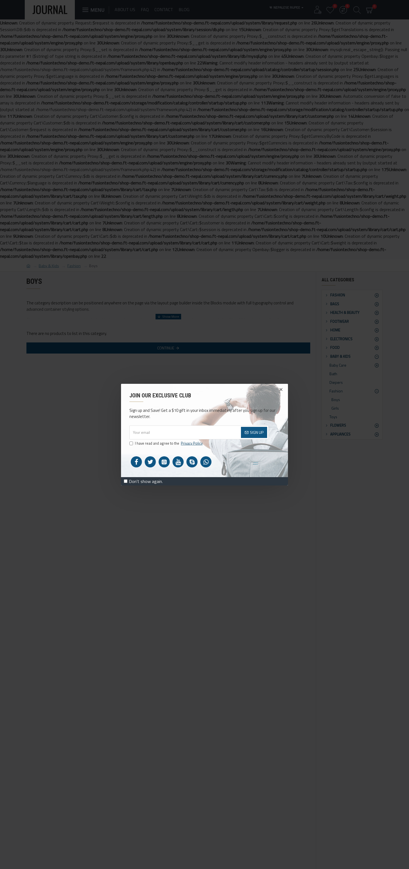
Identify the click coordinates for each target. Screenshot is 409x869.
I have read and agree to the (169, 443)
